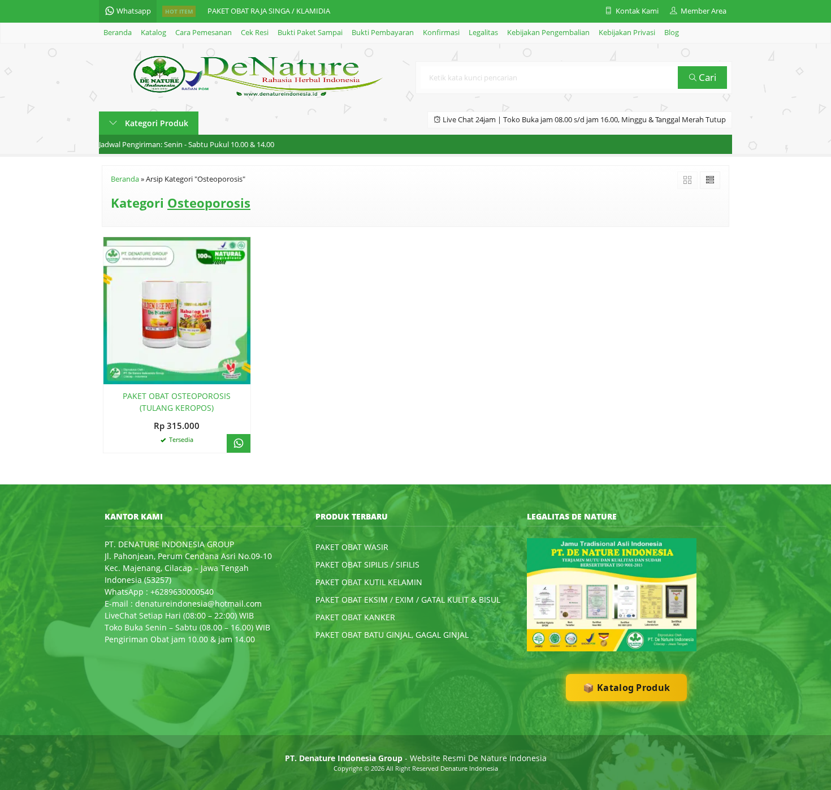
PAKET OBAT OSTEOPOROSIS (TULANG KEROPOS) (177, 401)
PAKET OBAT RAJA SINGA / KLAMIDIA (268, 11)
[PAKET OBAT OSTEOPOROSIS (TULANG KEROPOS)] (176, 309)
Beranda (117, 32)
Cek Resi (255, 32)
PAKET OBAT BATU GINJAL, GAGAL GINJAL (392, 634)
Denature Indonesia (469, 768)
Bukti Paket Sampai (310, 32)
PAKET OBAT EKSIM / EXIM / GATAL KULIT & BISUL (407, 599)
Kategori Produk (155, 123)
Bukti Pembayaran (383, 32)
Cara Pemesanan (203, 32)
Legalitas (483, 32)
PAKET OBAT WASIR (351, 547)
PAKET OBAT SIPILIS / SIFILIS (367, 564)
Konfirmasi (441, 32)
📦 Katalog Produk (626, 687)
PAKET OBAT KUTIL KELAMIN (368, 582)
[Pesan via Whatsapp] (238, 443)
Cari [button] (706, 77)
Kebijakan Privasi (627, 32)
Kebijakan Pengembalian (548, 32)
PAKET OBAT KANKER (355, 617)
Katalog (153, 32)
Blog (671, 32)
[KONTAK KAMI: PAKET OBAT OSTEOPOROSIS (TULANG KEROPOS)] (112, 373)
